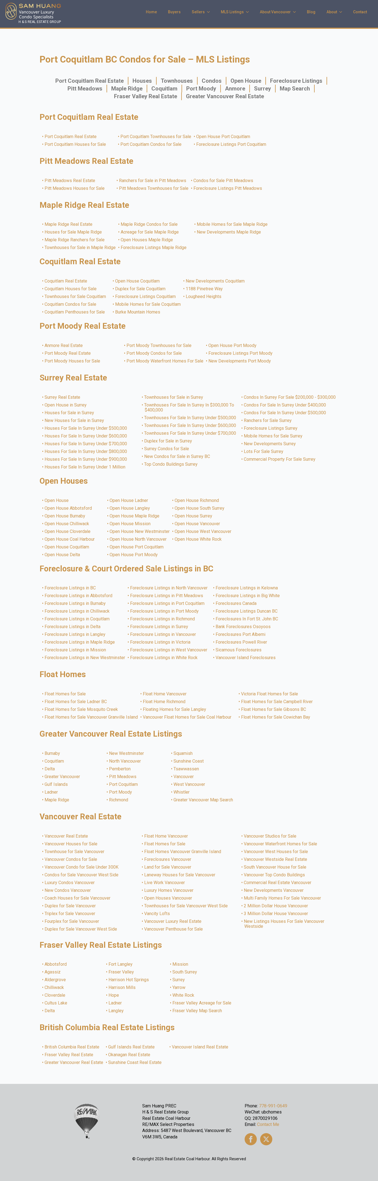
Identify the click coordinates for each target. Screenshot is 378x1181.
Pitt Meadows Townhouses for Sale (154, 188)
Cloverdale (55, 995)
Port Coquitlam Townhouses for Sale (156, 136)
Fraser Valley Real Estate (145, 96)
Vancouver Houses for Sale (71, 843)
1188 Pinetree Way (204, 288)
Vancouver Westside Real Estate (275, 859)
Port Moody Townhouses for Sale (159, 345)
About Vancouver (275, 12)
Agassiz (53, 972)
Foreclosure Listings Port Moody (241, 353)
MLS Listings (232, 12)
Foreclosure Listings (296, 80)
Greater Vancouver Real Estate (225, 96)
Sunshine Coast (189, 761)
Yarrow (179, 987)
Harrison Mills (122, 987)
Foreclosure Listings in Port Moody (165, 611)
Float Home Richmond (164, 701)
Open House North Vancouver (138, 539)
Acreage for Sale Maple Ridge (150, 232)
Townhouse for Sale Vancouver (74, 851)
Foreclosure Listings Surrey (270, 428)
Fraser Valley (121, 972)
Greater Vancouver (62, 776)
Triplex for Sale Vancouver (70, 913)
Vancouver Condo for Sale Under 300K (81, 867)
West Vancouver (189, 784)
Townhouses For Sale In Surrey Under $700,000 (190, 433)
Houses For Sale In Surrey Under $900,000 (86, 459)
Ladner (51, 792)
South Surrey (185, 972)
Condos (212, 80)
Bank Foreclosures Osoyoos (243, 626)
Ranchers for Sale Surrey (268, 420)
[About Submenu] (342, 11)
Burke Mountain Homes (138, 312)
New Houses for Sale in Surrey (74, 420)
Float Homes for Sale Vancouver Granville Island (91, 717)
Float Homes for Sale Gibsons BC (274, 709)
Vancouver (184, 776)
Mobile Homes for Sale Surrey (273, 436)
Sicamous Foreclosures (239, 650)
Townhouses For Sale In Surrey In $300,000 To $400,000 (189, 408)
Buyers (174, 12)
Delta (50, 768)
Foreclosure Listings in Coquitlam (77, 619)
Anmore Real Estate (64, 345)
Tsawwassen (186, 768)
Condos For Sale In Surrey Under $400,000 (285, 405)
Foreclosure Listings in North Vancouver (169, 588)
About (332, 12)
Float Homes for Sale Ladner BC (76, 701)
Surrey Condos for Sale (167, 448)
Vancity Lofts (157, 913)
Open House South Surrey (199, 508)
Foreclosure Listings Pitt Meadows (228, 188)
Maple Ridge (127, 88)
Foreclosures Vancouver (168, 859)
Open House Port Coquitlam (223, 136)
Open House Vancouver (197, 523)
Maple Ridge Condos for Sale (149, 224)
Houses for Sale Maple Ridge (73, 232)
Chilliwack (54, 987)
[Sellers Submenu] (210, 11)
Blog (311, 12)
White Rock (183, 995)
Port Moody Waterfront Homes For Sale (165, 361)
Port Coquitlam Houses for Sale (75, 144)
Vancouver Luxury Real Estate (173, 921)
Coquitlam (164, 88)
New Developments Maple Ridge (229, 232)
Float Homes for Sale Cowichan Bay (276, 717)
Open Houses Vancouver (168, 898)
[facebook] (251, 1139)
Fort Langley (121, 964)
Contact (360, 12)
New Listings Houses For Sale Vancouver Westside (284, 924)
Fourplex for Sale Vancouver (72, 921)
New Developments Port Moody (240, 361)
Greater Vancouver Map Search (203, 799)
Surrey (262, 88)
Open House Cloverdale (67, 531)
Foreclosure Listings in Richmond (163, 619)
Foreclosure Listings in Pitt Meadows (167, 595)
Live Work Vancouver (165, 882)
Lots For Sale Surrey (263, 451)
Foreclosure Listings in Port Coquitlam (167, 603)
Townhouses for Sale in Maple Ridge (80, 247)
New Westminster (127, 753)
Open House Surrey (193, 516)
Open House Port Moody (233, 345)
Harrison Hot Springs (129, 979)
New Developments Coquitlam (215, 281)
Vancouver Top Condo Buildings (274, 874)
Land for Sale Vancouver (168, 867)
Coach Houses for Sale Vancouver (77, 898)
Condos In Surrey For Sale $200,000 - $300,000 (290, 397)
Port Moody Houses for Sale (72, 361)
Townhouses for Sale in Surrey (174, 397)
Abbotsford (56, 964)
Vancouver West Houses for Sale (276, 851)
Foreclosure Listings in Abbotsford (78, 595)
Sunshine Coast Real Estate (135, 1062)
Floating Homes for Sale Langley (174, 709)
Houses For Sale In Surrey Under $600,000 (86, 436)
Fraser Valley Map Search (197, 1010)
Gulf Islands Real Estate (132, 1047)
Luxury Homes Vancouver (169, 890)
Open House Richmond (197, 500)
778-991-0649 (273, 1106)
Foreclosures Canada (236, 603)
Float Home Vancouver (165, 693)
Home (151, 12)
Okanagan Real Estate (129, 1054)
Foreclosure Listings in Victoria (160, 642)
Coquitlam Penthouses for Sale (75, 312)
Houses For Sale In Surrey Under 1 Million (85, 467)
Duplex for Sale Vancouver (70, 905)
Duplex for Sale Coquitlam (140, 288)
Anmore (235, 88)
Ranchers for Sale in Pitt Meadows (153, 180)
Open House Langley (130, 508)
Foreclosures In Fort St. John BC (247, 619)
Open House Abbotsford (68, 508)
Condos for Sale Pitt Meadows (223, 180)
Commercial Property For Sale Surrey (279, 459)
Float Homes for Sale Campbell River (277, 701)
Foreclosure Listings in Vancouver (163, 634)
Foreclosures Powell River (241, 642)
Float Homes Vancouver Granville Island (183, 851)
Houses (142, 80)
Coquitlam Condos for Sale (70, 304)
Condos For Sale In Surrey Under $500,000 (285, 412)
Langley (116, 1010)
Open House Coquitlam (138, 281)
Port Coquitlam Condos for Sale (151, 144)
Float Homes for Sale (65, 693)
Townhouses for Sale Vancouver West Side (186, 905)
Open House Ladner (129, 500)
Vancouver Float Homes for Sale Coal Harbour (187, 717)
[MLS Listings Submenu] (249, 11)
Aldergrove (55, 979)
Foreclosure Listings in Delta (72, 626)
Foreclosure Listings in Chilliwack (77, 611)
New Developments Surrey (270, 443)
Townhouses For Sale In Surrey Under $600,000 (190, 425)
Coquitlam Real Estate (66, 281)
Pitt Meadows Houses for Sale (75, 188)
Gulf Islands (56, 784)
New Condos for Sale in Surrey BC (177, 456)
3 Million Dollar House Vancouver (276, 913)
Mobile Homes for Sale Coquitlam (148, 304)
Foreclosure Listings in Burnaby (75, 603)
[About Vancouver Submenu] (296, 11)
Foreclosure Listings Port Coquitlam (231, 144)
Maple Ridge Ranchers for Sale (75, 239)
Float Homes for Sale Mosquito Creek (81, 709)
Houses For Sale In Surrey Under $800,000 (86, 451)
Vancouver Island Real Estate (200, 1047)
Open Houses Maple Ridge (147, 239)
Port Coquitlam (124, 784)
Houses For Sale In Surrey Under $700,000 (86, 443)
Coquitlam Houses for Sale (71, 288)
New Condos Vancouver (68, 890)
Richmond (119, 799)
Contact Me (268, 1124)
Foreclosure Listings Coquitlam (146, 296)
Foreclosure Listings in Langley (75, 634)
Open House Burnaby (65, 516)
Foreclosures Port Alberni (240, 634)
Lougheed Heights (203, 296)
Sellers (198, 12)
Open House (246, 80)
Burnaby (52, 753)
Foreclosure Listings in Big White (248, 595)
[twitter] (266, 1139)
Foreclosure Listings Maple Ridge (154, 247)
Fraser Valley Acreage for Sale (202, 1003)
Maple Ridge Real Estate (68, 224)
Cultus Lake (56, 1003)
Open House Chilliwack (67, 523)
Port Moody (201, 88)
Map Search (295, 88)
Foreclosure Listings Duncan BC (247, 611)
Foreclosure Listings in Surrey (159, 626)
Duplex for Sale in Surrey (168, 441)
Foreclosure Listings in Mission (75, 650)
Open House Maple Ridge (134, 516)
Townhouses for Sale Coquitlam (75, 296)
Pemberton (120, 768)
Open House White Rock (198, 539)
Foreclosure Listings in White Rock (164, 657)
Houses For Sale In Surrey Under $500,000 (86, 428)
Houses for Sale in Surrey (69, 412)
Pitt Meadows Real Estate (70, 180)
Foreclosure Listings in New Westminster (85, 657)
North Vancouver (125, 761)
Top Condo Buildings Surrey (171, 464)
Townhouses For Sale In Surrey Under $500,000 (190, 417)
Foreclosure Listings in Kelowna (247, 588)
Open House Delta (62, 554)
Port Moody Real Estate (68, 353)
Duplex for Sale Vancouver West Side (81, 929)
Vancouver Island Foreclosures (246, 657)
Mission (180, 964)
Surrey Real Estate (62, 397)
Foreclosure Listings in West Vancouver (169, 650)
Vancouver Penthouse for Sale (174, 929)
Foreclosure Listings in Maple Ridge (80, 642)
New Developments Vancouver (274, 890)
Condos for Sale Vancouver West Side (81, 874)
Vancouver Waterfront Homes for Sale (280, 843)
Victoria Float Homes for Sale (270, 693)
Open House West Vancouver (203, 531)
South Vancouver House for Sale (275, 867)
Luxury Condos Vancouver (70, 882)
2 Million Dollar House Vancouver (276, 905)
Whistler (182, 792)
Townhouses (177, 80)
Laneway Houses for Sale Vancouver (180, 874)
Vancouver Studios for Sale (270, 836)
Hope (114, 995)
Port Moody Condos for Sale (154, 353)
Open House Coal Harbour (70, 539)
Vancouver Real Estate (66, 836)
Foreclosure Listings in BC (70, 588)
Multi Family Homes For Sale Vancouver (282, 898)
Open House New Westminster (140, 531)
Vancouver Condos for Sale (71, 859)
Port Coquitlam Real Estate (89, 80)
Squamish (183, 753)
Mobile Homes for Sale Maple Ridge (232, 224)
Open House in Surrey (66, 405)
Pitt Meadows (85, 88)
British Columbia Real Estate (72, 1047)
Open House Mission (130, 523)
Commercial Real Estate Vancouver (277, 882)
